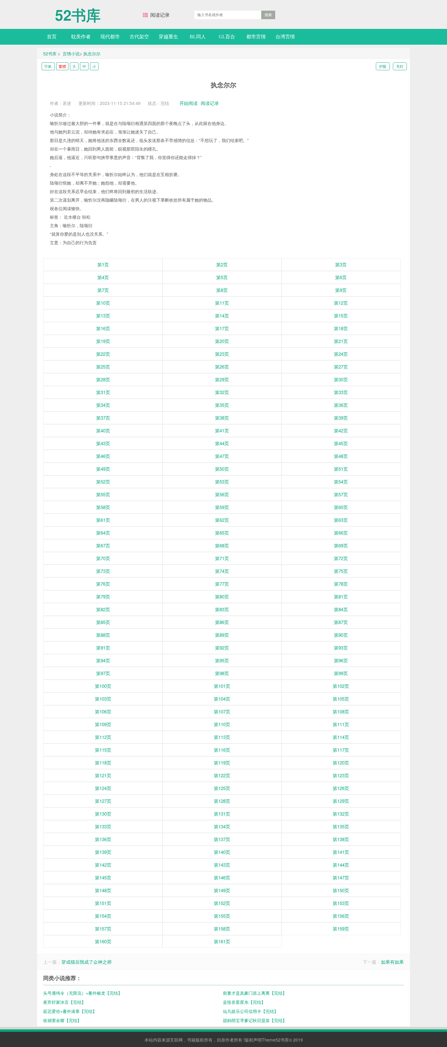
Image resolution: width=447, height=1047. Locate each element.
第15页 (341, 315)
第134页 (222, 826)
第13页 (103, 315)
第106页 (103, 711)
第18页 (341, 328)
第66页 (341, 532)
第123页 (341, 775)
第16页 (103, 328)
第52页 (103, 481)
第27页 (341, 366)
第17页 (222, 328)
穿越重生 (168, 36)
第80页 (222, 596)
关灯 (400, 66)
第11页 (222, 303)
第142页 (103, 865)
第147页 (341, 877)
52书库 (78, 12)
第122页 (222, 775)
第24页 (341, 354)
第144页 (341, 865)
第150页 (341, 890)
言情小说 (71, 53)
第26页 (222, 366)
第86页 (222, 622)
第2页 (222, 264)
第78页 (341, 584)
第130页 (103, 813)
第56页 (222, 494)
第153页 (341, 903)
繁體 (62, 66)
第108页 (341, 711)
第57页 (341, 494)
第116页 (222, 750)
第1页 (103, 264)
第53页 (222, 481)
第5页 (222, 277)
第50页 (222, 469)
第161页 (222, 941)
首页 (52, 36)
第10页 (103, 303)
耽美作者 (81, 36)
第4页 (103, 277)
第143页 (222, 865)
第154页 (103, 916)
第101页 (222, 686)
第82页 (103, 609)
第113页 (222, 737)
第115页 (103, 750)
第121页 (103, 775)
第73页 (103, 571)
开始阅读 (188, 103)
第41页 (222, 430)
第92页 (222, 647)
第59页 (222, 507)
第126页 (341, 788)
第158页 (222, 928)
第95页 (222, 660)
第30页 (341, 379)
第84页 (341, 609)
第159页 (341, 928)
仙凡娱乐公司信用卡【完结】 (250, 1011)
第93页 (341, 647)
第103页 (103, 698)
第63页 (341, 520)
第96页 (341, 660)
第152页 (222, 903)
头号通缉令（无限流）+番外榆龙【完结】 (82, 993)
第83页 (222, 609)
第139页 (103, 852)
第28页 (103, 379)
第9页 (341, 290)
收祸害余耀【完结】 (62, 1020)
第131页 (222, 813)
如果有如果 (392, 962)
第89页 (222, 635)
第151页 (103, 903)
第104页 (222, 698)
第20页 (222, 341)
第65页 (222, 532)
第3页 (341, 264)
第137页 (222, 839)
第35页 (222, 405)
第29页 (222, 379)
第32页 (222, 392)
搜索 (268, 15)
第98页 (222, 673)
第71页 (222, 558)
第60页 (341, 507)
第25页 (103, 366)
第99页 (341, 673)
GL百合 (227, 36)
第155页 (222, 916)
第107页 (222, 711)
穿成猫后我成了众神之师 (86, 962)
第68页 (222, 545)
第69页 (341, 545)
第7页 (103, 290)
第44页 (222, 443)
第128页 (222, 801)
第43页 (103, 443)
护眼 (382, 66)
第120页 (341, 762)
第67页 (103, 545)
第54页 (341, 481)
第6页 (341, 277)
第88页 (103, 635)
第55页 (103, 494)
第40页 (103, 430)
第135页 (341, 826)
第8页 (222, 290)
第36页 (341, 405)
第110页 (222, 724)
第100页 (103, 686)
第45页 (341, 443)
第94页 (103, 660)
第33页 (341, 392)
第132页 (341, 813)
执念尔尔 (91, 53)
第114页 (341, 737)
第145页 (103, 877)
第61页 (103, 520)
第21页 (341, 341)
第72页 (341, 558)
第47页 (222, 456)
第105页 (341, 698)
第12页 (341, 303)
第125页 (222, 788)
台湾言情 (285, 36)
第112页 (103, 737)
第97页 (103, 673)
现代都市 (110, 36)
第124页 (103, 788)
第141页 (341, 852)
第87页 (341, 622)
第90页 (341, 635)
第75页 (341, 571)
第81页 (341, 596)
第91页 (103, 647)
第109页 (103, 724)
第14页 (222, 315)
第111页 (341, 724)
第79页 (103, 596)
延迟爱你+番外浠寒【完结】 (70, 1011)
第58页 (103, 507)
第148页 (103, 890)
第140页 (222, 852)
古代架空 (139, 36)
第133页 (103, 826)
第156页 (341, 916)
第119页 (222, 762)
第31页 (103, 392)
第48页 (341, 456)
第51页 (341, 469)
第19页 (103, 341)
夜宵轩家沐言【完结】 (64, 1002)
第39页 (341, 417)
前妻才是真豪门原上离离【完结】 (255, 993)
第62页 (222, 520)
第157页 (103, 928)
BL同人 (198, 36)
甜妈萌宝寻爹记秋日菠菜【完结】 (255, 1020)
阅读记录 (160, 15)
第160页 (103, 941)
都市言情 (256, 36)
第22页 (103, 354)
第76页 (103, 584)
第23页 (222, 354)
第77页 (222, 584)
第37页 (103, 417)
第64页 (103, 532)
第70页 (103, 558)
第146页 (222, 877)
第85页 (103, 622)
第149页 (222, 890)
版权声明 (253, 1040)
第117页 (341, 750)
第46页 (103, 456)
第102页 (341, 686)
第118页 (103, 762)
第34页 (103, 405)
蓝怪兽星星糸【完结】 (244, 1002)
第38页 (222, 417)
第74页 (222, 571)
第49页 (103, 469)
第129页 (341, 801)
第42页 (341, 430)
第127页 (103, 801)
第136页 (103, 839)
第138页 (341, 839)
